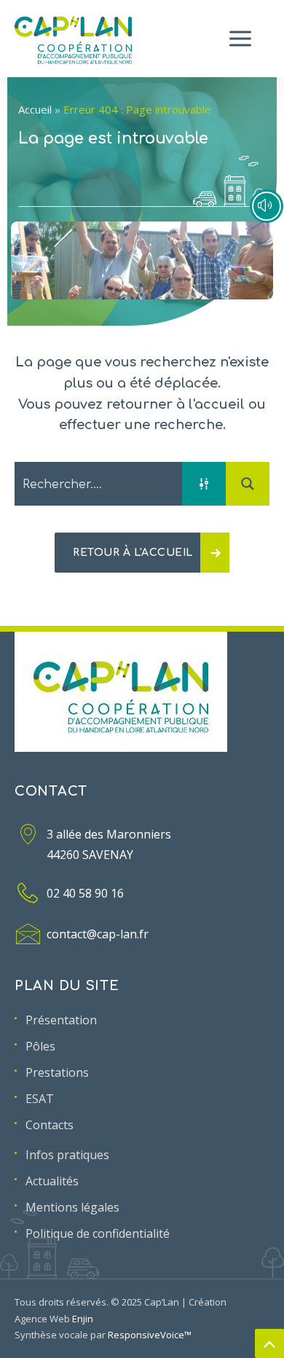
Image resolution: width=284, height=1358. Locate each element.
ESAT (39, 1099)
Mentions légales (72, 1207)
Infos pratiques (67, 1155)
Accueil (35, 109)
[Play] (266, 206)
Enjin (82, 1318)
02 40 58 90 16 (85, 893)
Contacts (49, 1125)
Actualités (52, 1181)
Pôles (40, 1046)
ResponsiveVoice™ (150, 1334)
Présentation (61, 1020)
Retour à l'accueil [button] (133, 552)
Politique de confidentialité (97, 1233)
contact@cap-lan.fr (98, 934)
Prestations (57, 1072)
